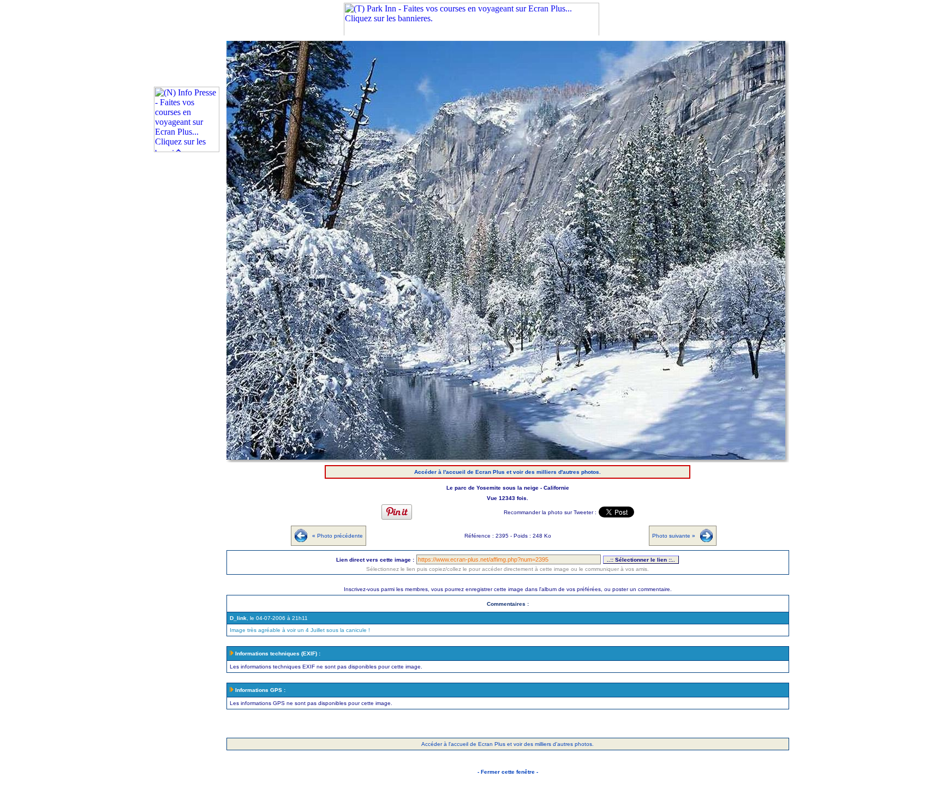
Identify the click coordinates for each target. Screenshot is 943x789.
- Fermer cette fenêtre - (508, 772)
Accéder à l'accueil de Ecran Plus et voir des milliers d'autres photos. (507, 472)
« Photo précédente (337, 536)
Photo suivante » (673, 536)
